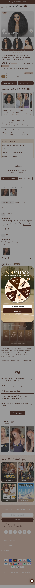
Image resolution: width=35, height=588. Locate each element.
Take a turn (17, 311)
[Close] (31, 268)
